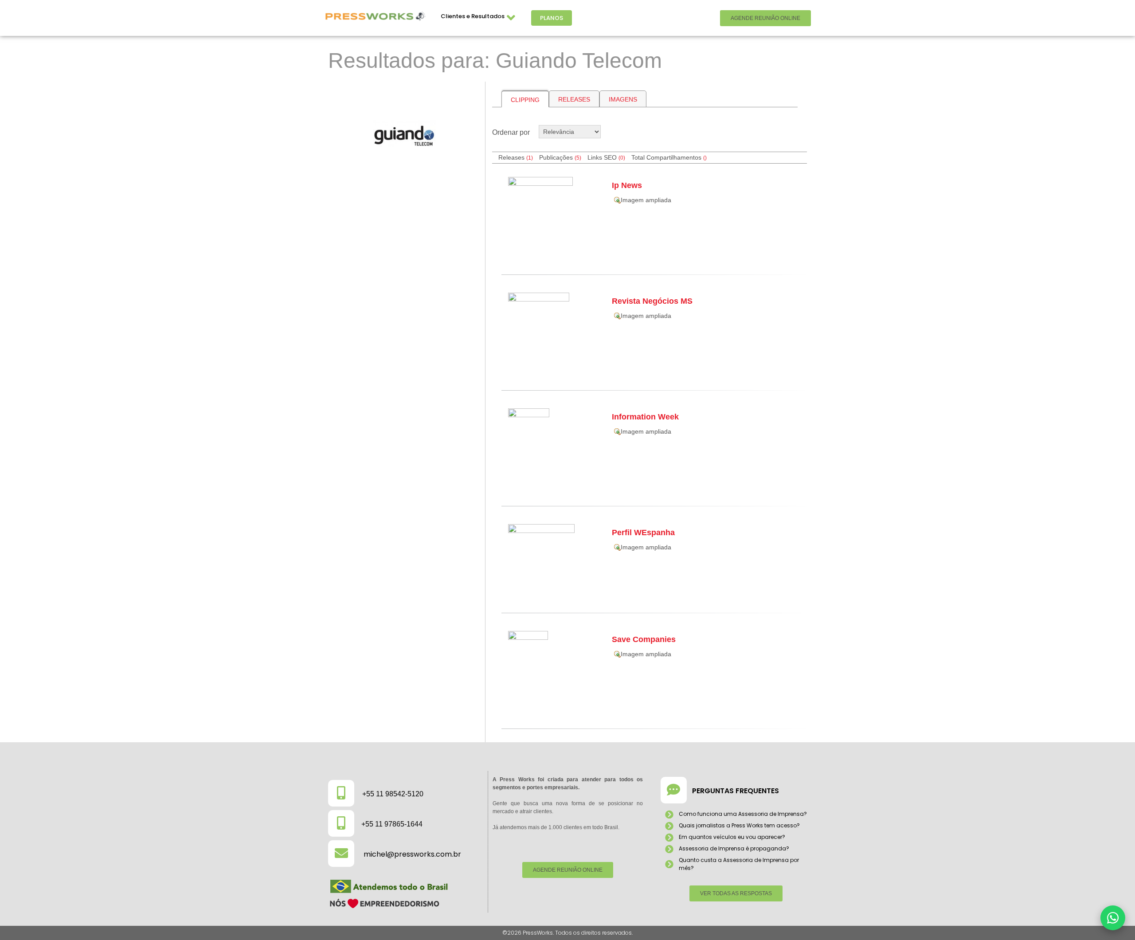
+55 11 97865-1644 (392, 824)
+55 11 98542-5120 (392, 794)
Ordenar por (511, 132)
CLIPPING (525, 99)
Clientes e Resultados (473, 16)
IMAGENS (623, 99)
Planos (551, 18)
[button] (1112, 917)
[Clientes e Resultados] (511, 18)
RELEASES (574, 99)
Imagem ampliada (646, 200)
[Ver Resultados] (403, 134)
